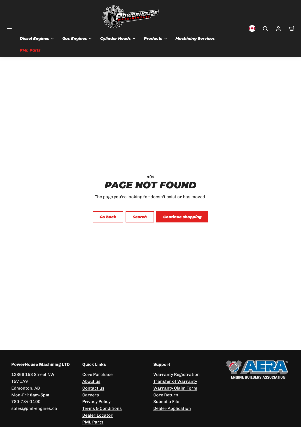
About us (91, 381)
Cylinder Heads (115, 38)
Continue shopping (182, 217)
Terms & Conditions (102, 408)
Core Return (165, 395)
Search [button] (140, 217)
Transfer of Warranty (175, 381)
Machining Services (195, 38)
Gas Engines (74, 38)
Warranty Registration (176, 374)
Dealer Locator (97, 415)
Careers (90, 395)
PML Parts (30, 50)
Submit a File (166, 401)
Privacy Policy (96, 401)
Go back (107, 217)
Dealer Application (172, 408)
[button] (9, 28)
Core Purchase (97, 374)
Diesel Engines (34, 38)
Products (153, 38)
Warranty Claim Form (175, 388)
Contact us (93, 388)
